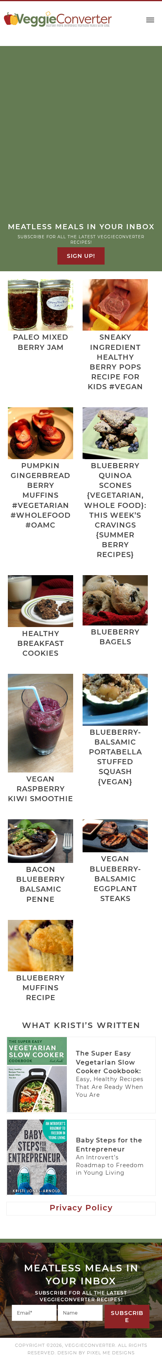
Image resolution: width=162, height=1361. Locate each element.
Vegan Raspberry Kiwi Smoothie (40, 789)
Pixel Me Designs (111, 1352)
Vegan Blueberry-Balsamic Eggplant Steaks (115, 879)
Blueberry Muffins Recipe (40, 988)
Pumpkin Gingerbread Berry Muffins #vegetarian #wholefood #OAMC (41, 496)
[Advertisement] (81, 137)
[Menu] (150, 20)
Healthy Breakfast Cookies (40, 643)
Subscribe (127, 1317)
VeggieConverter (58, 19)
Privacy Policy (81, 1207)
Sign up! (81, 255)
